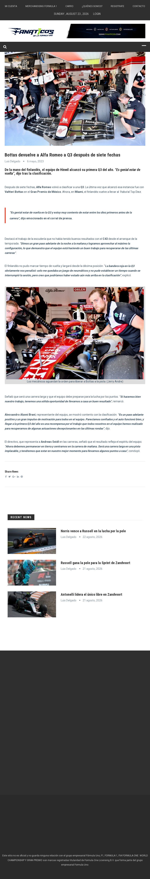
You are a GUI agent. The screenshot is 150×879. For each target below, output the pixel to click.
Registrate (117, 6)
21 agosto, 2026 (92, 568)
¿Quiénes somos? (92, 6)
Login (97, 13)
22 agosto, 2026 (92, 537)
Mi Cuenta (11, 6)
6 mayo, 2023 (35, 161)
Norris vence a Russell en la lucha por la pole (93, 531)
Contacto (139, 6)
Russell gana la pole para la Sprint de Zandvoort (95, 563)
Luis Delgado (12, 161)
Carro (69, 6)
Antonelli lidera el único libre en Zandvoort (91, 594)
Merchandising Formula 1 (41, 6)
